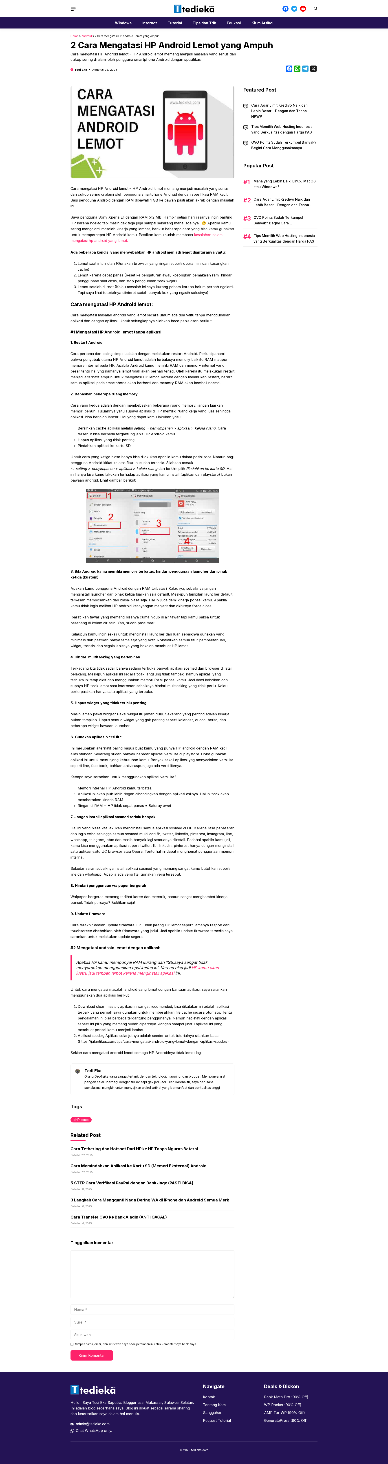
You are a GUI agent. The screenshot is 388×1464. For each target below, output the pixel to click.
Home (75, 36)
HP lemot (82, 1120)
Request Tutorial (217, 1420)
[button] (315, 8)
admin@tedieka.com (93, 1424)
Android (87, 36)
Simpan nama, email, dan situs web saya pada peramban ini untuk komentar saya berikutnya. (136, 1344)
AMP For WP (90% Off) (284, 1412)
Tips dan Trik (204, 23)
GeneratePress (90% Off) (286, 1420)
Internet (149, 23)
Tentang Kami (214, 1405)
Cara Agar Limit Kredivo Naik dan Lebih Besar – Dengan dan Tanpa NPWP (279, 111)
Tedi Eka (80, 69)
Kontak (209, 1397)
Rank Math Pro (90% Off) (286, 1397)
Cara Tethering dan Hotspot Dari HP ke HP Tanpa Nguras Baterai (134, 1148)
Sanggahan (212, 1412)
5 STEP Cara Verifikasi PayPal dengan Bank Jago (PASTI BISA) (132, 1183)
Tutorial (175, 23)
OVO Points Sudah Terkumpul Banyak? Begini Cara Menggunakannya (278, 223)
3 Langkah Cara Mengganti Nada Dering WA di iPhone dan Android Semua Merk (150, 1200)
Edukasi (234, 23)
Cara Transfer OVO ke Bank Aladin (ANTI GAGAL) (119, 1217)
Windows (123, 23)
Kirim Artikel (262, 23)
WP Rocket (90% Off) (282, 1405)
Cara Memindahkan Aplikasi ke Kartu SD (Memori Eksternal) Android (139, 1166)
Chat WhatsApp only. (94, 1430)
